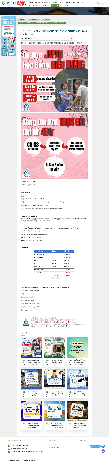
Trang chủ (21, 19)
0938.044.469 (14, 445)
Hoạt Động (63, 6)
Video (77, 2)
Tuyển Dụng (46, 6)
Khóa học (37, 2)
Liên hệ (68, 6)
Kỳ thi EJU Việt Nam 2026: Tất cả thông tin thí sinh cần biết (80, 425)
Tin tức (83, 2)
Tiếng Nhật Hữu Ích (58, 2)
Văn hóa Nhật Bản (70, 2)
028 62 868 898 (23, 445)
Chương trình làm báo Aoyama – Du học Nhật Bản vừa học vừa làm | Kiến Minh (34, 362)
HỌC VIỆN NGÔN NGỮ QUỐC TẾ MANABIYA (57, 361)
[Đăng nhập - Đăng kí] (98, 3)
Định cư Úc (38, 6)
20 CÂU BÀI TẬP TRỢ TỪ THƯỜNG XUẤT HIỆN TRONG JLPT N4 (80, 362)
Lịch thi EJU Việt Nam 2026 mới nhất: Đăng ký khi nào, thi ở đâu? (79, 393)
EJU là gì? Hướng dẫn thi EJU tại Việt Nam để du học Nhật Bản (57, 393)
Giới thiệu (30, 2)
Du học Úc (31, 6)
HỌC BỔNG (46, 19)
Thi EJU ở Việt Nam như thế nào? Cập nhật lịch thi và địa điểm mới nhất (57, 425)
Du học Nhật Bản (46, 2)
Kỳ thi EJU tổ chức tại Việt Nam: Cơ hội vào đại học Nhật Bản (33, 425)
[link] (54, 322)
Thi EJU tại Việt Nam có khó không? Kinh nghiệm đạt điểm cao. (33, 393)
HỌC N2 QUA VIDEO (81, 5)
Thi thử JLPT (55, 6)
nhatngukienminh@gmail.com (19, 448)
